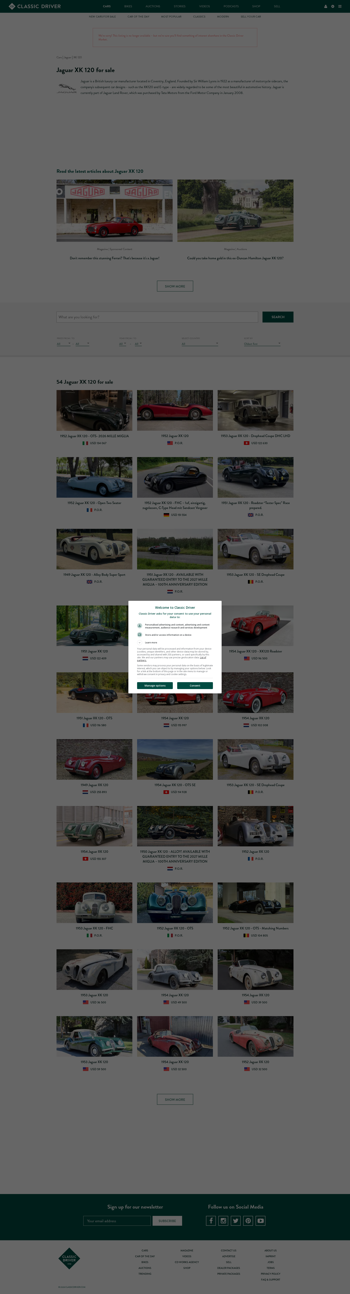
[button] (175, 642)
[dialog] (175, 647)
